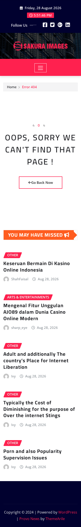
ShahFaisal (19, 279)
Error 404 (29, 87)
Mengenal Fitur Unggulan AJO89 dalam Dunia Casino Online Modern (34, 312)
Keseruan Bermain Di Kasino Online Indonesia (36, 266)
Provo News (29, 518)
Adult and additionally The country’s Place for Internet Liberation (36, 360)
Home (12, 87)
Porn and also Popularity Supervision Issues (32, 454)
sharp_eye (19, 327)
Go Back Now (42, 182)
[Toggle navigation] (40, 67)
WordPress (67, 512)
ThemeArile (55, 518)
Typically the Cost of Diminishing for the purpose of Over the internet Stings (39, 409)
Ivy (13, 376)
